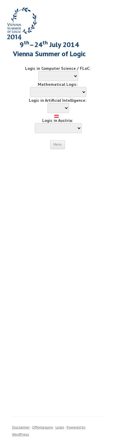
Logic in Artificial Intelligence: (57, 100)
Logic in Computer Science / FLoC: (57, 68)
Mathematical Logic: (58, 84)
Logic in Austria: (57, 120)
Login (59, 427)
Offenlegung (42, 427)
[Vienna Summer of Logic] (22, 38)
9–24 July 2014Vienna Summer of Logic (49, 49)
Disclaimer (20, 427)
